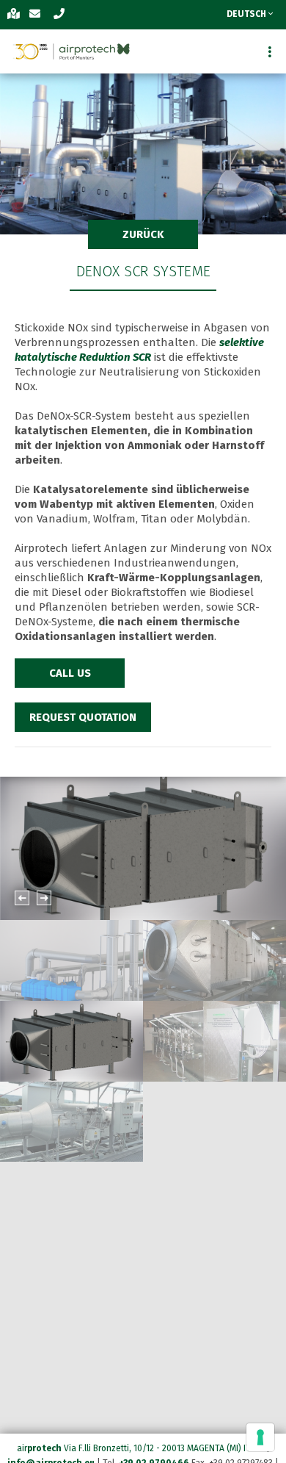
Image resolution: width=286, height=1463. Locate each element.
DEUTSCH (247, 14)
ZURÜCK (143, 234)
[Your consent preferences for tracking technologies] (260, 1437)
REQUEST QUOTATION (82, 717)
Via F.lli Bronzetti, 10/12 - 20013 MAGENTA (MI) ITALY (164, 1448)
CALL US (70, 673)
